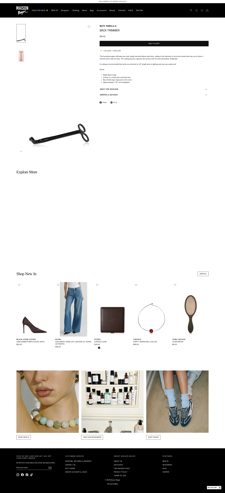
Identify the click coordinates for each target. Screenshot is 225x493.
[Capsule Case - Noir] (96, 348)
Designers (65, 10)
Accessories (102, 10)
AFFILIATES (118, 465)
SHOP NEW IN (23, 437)
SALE (130, 10)
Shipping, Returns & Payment (78, 461)
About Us (118, 461)
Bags (92, 10)
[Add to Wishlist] (89, 27)
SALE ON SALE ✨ (40, 10)
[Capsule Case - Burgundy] (102, 348)
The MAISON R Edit (122, 468)
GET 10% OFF (212, 487)
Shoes (84, 10)
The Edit (139, 10)
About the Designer (109, 89)
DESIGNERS (167, 465)
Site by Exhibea (112, 484)
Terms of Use (120, 476)
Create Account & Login (76, 472)
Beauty (112, 10)
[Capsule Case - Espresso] (99, 348)
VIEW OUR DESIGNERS (92, 437)
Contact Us (70, 465)
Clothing (75, 10)
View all (203, 274)
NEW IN (54, 10)
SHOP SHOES (153, 437)
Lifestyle (122, 10)
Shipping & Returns (109, 95)
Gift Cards (70, 468)
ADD (39, 247)
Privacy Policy (120, 472)
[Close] (220, 488)
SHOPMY (166, 472)
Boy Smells (108, 25)
